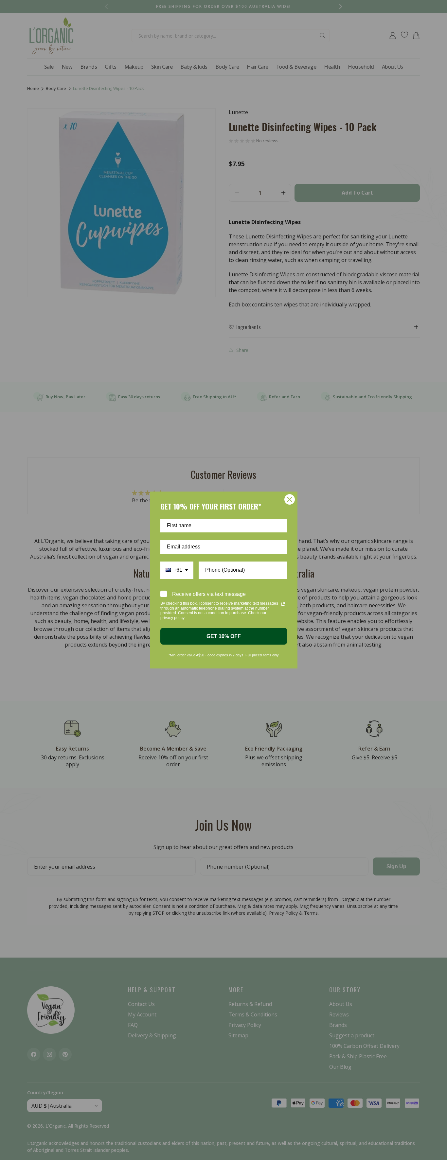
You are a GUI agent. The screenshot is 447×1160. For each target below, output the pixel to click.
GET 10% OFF (223, 636)
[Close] (289, 499)
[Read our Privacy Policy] (283, 604)
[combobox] (176, 570)
